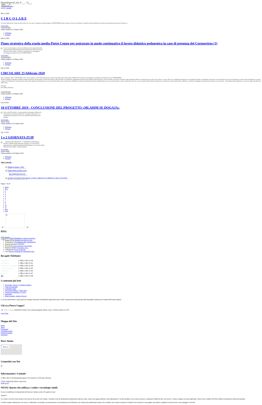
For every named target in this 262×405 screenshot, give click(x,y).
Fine (6, 211)
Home (3, 325)
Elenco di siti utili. (20, 249)
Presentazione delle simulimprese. (25, 242)
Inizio (7, 187)
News (3, 327)
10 (6, 205)
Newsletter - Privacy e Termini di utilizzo (18, 285)
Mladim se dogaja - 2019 (16, 167)
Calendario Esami (6, 331)
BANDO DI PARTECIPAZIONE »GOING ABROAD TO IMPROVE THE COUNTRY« (38, 178)
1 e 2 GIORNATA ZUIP (17, 137)
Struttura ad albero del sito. (24, 240)
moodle (8, 8)
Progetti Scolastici (6, 333)
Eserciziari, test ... (23, 248)
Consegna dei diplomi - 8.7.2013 (15, 292)
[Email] (7, 35)
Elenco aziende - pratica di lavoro (16, 296)
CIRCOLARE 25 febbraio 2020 (23, 73)
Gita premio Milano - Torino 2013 (16, 290)
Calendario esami (10, 289)
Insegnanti (8, 294)
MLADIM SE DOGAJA (17, 174)
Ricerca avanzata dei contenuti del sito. (21, 251)
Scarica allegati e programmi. (22, 246)
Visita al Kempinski (11, 287)
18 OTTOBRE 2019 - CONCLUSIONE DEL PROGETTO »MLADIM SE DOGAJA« (60, 107)
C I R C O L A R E (14, 18)
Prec (6, 189)
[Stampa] (8, 33)
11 (5, 207)
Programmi (4, 329)
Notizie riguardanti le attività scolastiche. (22, 238)
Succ (6, 209)
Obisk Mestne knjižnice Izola (17, 170)
